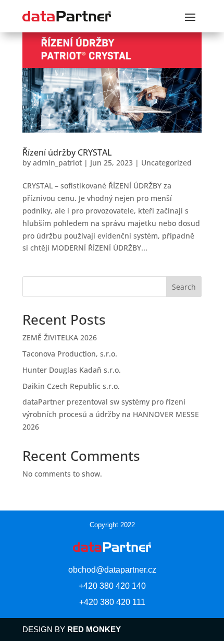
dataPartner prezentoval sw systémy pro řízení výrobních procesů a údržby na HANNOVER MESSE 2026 (110, 414)
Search (184, 287)
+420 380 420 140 (112, 585)
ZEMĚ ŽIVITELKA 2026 (59, 337)
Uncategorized (166, 163)
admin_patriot (57, 163)
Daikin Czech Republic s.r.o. (71, 386)
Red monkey (94, 629)
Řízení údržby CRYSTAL (67, 152)
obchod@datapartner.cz (112, 569)
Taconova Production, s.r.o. (69, 354)
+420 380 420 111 (112, 602)
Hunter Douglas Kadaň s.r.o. (71, 370)
